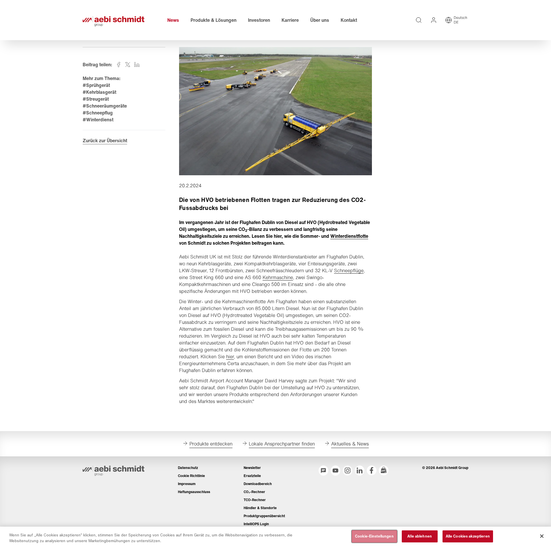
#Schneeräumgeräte (105, 105)
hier (230, 356)
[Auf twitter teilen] (128, 64)
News (173, 20)
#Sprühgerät (96, 85)
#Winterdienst (98, 119)
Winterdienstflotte (349, 236)
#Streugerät (96, 99)
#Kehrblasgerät (99, 92)
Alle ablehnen (419, 536)
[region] (275, 537)
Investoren (259, 20)
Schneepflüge (349, 270)
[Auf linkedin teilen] (137, 64)
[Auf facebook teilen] (118, 64)
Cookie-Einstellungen (374, 536)
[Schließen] (542, 536)
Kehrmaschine (278, 277)
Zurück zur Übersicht (105, 140)
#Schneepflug (98, 112)
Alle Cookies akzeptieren (468, 536)
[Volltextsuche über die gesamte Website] (419, 20)
